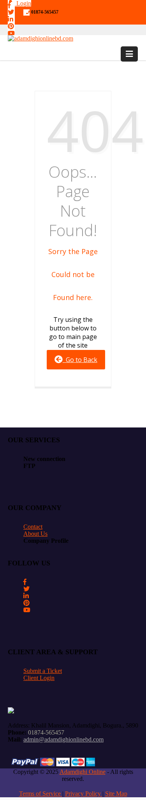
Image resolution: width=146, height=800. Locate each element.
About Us (35, 533)
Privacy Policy (83, 793)
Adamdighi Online (83, 771)
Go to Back (80, 359)
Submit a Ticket (42, 671)
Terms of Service (40, 793)
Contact (32, 526)
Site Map (116, 793)
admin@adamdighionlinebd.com (63, 739)
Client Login (39, 678)
